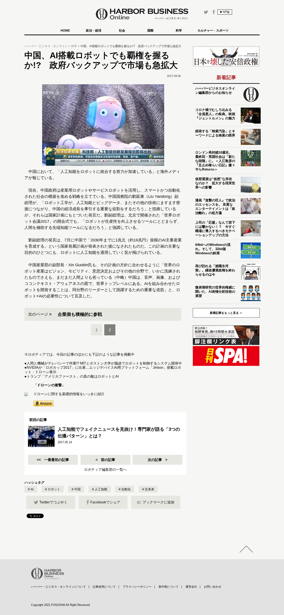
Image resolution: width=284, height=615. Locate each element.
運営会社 (191, 586)
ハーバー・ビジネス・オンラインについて (58, 586)
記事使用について (104, 586)
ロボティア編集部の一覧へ (105, 469)
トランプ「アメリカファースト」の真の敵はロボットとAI (73, 376)
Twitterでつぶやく (53, 502)
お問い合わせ (212, 586)
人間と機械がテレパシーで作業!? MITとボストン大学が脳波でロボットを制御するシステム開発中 (104, 363)
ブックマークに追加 (155, 502)
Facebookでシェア (105, 502)
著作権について (168, 586)
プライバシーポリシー (137, 586)
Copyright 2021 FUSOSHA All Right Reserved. (61, 605)
